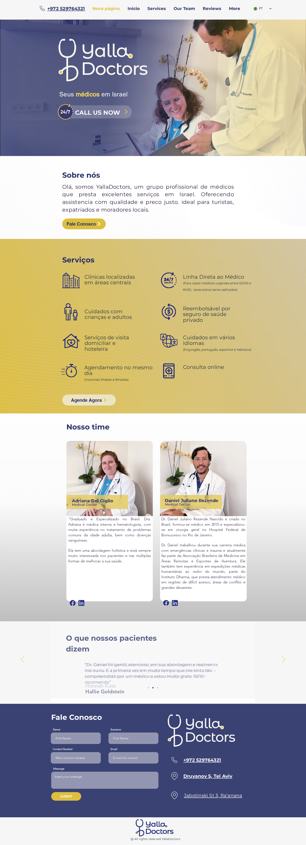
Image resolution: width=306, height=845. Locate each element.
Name (56, 729)
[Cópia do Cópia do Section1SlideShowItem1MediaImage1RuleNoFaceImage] (157, 687)
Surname (116, 729)
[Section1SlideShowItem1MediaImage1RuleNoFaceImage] (148, 687)
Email (114, 749)
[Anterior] (22, 659)
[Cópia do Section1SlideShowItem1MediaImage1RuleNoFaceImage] (153, 687)
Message (58, 768)
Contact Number (63, 749)
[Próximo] (283, 659)
